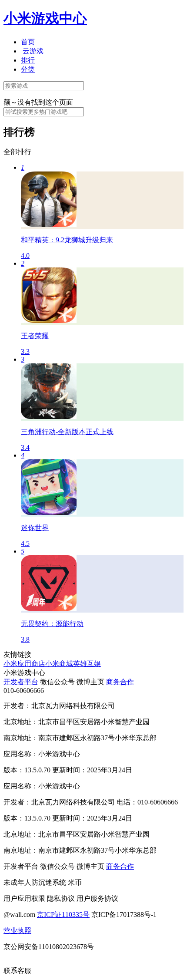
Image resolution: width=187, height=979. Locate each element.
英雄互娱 (87, 663)
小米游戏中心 (45, 18)
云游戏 (33, 51)
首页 (28, 42)
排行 (28, 60)
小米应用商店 (24, 663)
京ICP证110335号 (63, 914)
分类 (28, 69)
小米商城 (59, 663)
